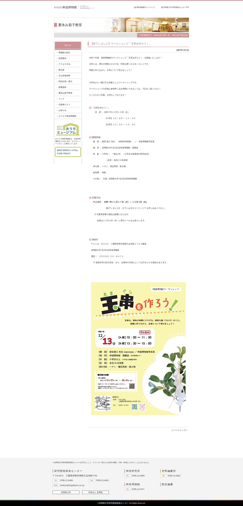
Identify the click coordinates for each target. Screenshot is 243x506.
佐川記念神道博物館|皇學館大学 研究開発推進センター (75, 7)
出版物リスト (64, 104)
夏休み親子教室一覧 (162, 35)
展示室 (61, 70)
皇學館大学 (66, 492)
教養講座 (62, 87)
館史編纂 (167, 484)
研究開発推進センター (68, 471)
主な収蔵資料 (64, 76)
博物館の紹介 (64, 53)
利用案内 (62, 58)
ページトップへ (181, 430)
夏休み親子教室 (65, 93)
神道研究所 (133, 471)
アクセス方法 (64, 64)
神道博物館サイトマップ (145, 7)
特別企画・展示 (65, 81)
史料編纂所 (169, 471)
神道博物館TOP (146, 35)
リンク (61, 99)
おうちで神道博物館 (67, 116)
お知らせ (62, 110)
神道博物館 (133, 484)
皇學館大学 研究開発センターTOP (176, 7)
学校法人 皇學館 (95, 492)
